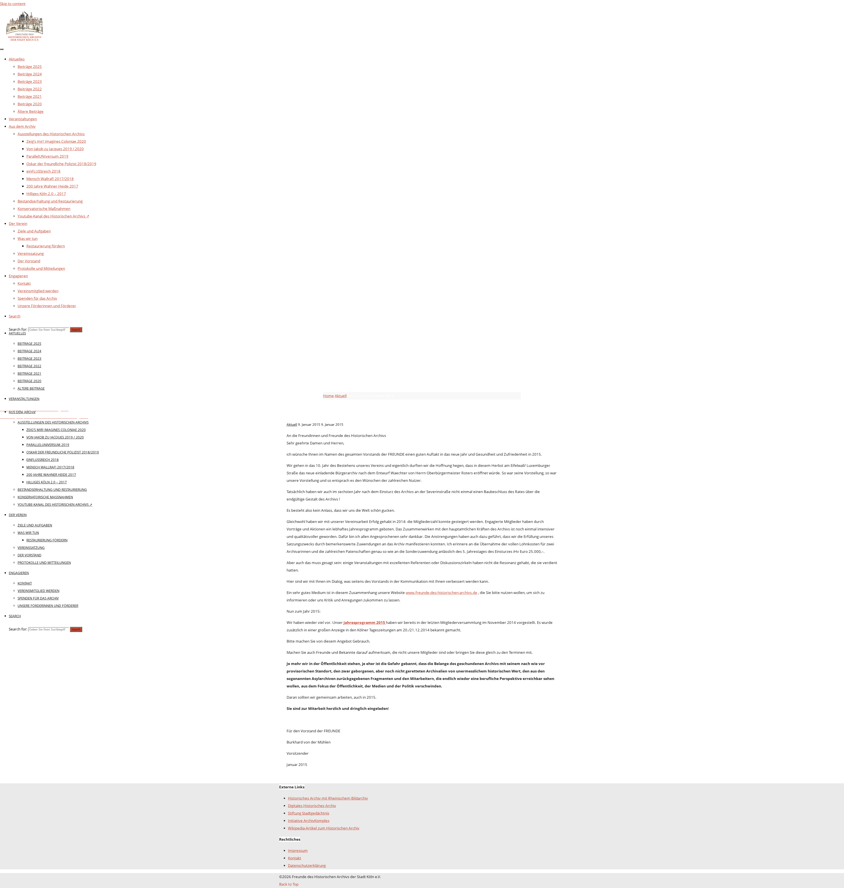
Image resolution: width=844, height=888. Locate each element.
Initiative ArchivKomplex (308, 820)
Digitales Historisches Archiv (312, 805)
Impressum (298, 850)
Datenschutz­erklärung (307, 865)
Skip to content (12, 3)
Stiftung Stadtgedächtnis (308, 813)
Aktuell (331, 345)
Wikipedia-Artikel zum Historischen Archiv (323, 828)
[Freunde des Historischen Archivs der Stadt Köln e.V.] (24, 40)
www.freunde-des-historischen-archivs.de (441, 592)
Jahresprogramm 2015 (365, 622)
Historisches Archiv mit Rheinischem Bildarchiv (328, 798)
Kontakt (294, 858)
